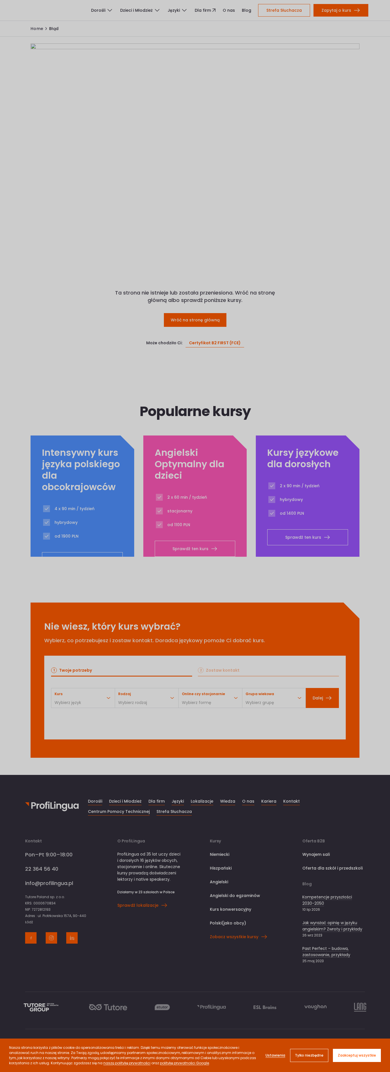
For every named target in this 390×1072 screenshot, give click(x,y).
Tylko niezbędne (309, 1055)
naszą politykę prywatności (126, 1063)
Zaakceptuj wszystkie (357, 1055)
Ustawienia (275, 1055)
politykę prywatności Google (184, 1063)
